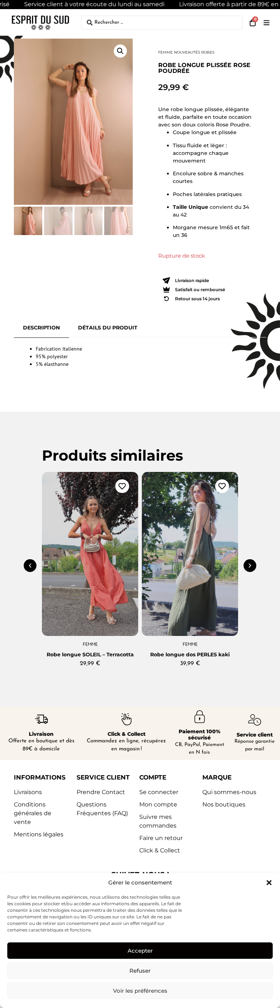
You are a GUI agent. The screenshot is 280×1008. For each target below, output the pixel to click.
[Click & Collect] (126, 719)
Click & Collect (126, 734)
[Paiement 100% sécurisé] (199, 716)
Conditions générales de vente (32, 813)
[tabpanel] (140, 356)
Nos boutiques (223, 804)
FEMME (165, 52)
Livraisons (28, 792)
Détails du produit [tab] (107, 327)
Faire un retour (161, 838)
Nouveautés (187, 52)
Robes (207, 52)
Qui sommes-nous (229, 792)
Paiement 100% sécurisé (200, 734)
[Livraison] (41, 719)
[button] (269, 882)
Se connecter (158, 792)
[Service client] (254, 720)
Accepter (140, 950)
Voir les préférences (140, 990)
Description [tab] (41, 327)
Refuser (140, 970)
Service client (255, 734)
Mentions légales (38, 834)
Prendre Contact (101, 792)
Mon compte (158, 804)
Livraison (41, 734)
